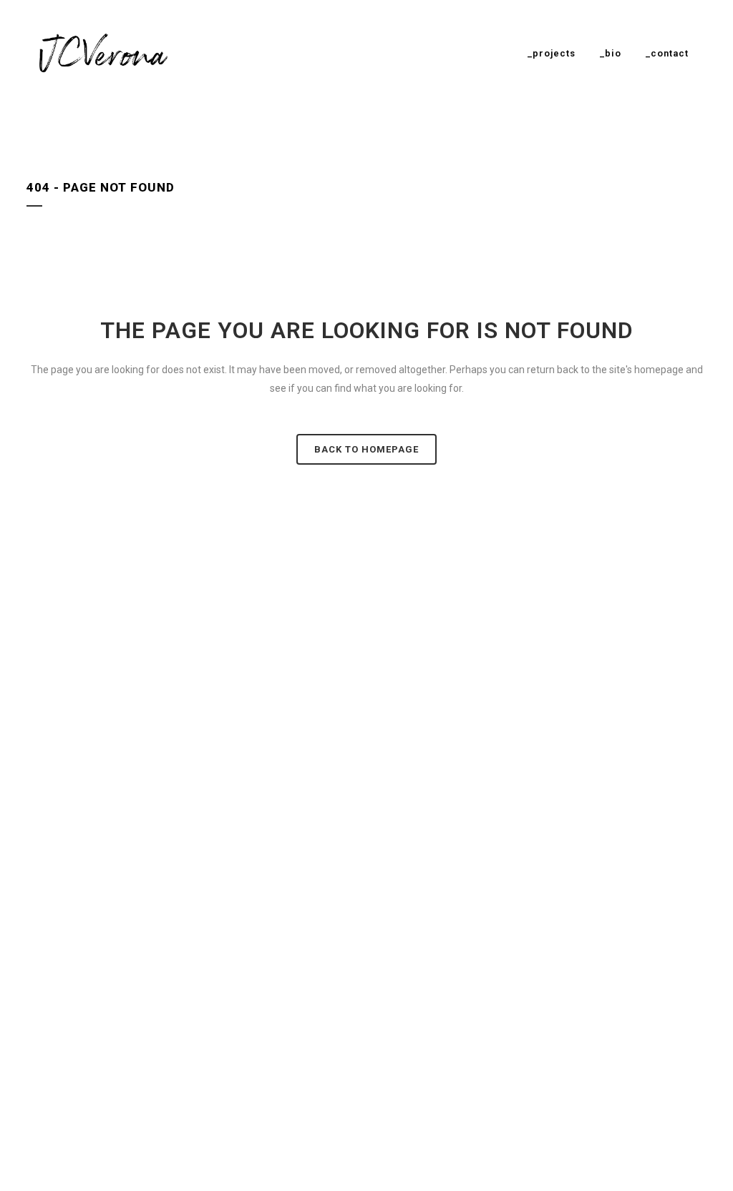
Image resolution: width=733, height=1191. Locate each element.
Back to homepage (366, 449)
